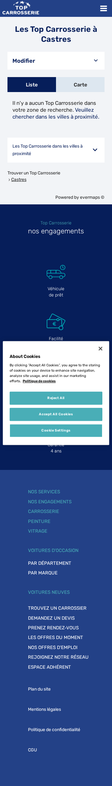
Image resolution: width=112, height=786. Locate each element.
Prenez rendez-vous (53, 628)
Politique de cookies (39, 381)
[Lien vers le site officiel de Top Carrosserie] (21, 8)
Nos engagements (50, 502)
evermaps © (92, 197)
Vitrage (37, 531)
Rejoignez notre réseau (58, 657)
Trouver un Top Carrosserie (33, 173)
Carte (80, 85)
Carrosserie (43, 511)
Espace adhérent (49, 667)
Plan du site (39, 689)
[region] (56, 393)
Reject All (56, 398)
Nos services (44, 492)
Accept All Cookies (56, 414)
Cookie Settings (56, 430)
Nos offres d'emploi (52, 647)
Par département (49, 563)
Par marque (43, 573)
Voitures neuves (49, 592)
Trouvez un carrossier (57, 608)
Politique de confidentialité (54, 729)
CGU (32, 750)
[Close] (100, 348)
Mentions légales (44, 709)
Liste (32, 85)
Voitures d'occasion (53, 550)
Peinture (39, 521)
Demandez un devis (51, 618)
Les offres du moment (55, 637)
